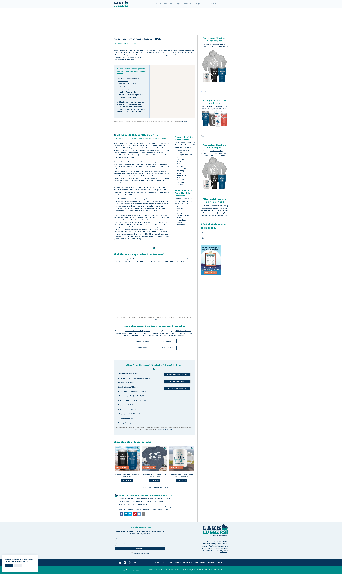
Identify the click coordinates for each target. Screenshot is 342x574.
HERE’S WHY (163, 501)
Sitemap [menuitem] (219, 562)
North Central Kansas (160, 138)
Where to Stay (123, 81)
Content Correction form (164, 429)
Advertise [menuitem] (178, 562)
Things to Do (123, 86)
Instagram (170, 507)
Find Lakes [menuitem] (168, 4)
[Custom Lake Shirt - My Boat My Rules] (154, 458)
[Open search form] (225, 4)
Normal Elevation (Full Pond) (129, 391)
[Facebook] (120, 562)
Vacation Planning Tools (127, 83)
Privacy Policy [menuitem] (187, 562)
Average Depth (123, 405)
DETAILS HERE (165, 499)
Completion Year (124, 418)
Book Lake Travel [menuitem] (184, 4)
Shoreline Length (124, 387)
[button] (121, 514)
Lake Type (122, 373)
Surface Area (122, 382)
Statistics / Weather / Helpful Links (130, 95)
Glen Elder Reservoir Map (127, 92)
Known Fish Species (125, 89)
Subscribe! (140, 549)
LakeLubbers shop (216, 44)
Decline (18, 565)
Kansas (148, 138)
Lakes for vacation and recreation (127, 570)
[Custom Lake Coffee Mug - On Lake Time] (181, 458)
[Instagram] (125, 562)
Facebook (159, 507)
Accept (9, 565)
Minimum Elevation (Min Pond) (129, 396)
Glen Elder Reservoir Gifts (127, 97)
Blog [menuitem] (198, 4)
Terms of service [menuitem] (199, 562)
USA (127, 138)
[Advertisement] (171, 21)
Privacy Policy (145, 553)
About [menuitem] (164, 562)
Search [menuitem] (157, 562)
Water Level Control (125, 378)
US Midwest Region (137, 138)
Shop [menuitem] (205, 4)
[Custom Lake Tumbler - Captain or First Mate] (127, 458)
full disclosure (183, 121)
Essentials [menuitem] (215, 4)
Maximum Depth (124, 409)
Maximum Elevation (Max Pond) (130, 400)
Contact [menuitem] (170, 562)
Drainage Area (123, 423)
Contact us (213, 215)
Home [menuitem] (158, 4)
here (156, 319)
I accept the (141, 553)
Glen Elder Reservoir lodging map (137, 331)
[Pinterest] (130, 562)
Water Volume (123, 414)
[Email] (135, 562)
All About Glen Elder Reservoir (129, 78)
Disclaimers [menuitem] (211, 562)
